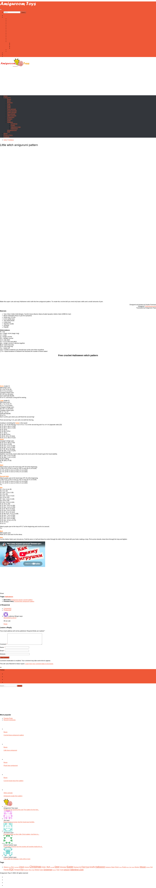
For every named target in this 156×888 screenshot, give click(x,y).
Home (5, 15)
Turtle (61, 870)
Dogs (9, 25)
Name (2, 647)
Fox (83, 867)
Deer (57, 867)
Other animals (11, 35)
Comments (7, 608)
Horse (117, 867)
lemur (127, 867)
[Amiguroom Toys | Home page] (18, 6)
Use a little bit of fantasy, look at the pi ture (17, 859)
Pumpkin (26, 870)
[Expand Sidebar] (0, 667)
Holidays (10, 41)
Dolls (9, 27)
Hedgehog (108, 867)
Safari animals (11, 31)
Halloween (14, 48)
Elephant (76, 867)
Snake (41, 870)
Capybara (16, 867)
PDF (8, 51)
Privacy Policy (8, 54)
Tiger (58, 870)
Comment (3, 644)
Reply (5, 624)
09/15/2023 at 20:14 (10, 618)
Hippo (113, 867)
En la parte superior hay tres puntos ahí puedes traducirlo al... (23, 846)
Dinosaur (63, 867)
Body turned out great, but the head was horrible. (19, 822)
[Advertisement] (78, 81)
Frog (87, 867)
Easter (13, 45)
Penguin (17, 870)
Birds (9, 20)
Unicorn (67, 870)
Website (2, 654)
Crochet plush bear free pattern (13, 780)
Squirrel (54, 869)
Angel (9, 867)
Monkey (137, 867)
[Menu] (0, 9)
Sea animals (11, 33)
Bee (12, 867)
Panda (6, 870)
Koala (124, 867)
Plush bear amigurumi (11, 765)
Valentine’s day (16, 46)
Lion (130, 867)
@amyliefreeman (150, 306)
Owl (151, 867)
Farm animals (11, 28)
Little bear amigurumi (10, 750)
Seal (33, 870)
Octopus (148, 867)
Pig (21, 869)
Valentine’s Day (77, 869)
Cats (8, 23)
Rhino (30, 870)
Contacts (6, 56)
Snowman (48, 869)
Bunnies (10, 22)
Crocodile (52, 867)
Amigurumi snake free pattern (13, 796)
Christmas (14, 43)
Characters (10, 36)
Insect (120, 867)
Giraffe (92, 867)
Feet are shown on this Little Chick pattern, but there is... (21, 834)
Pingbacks (7, 610)
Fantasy (9, 38)
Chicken (26, 867)
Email (2, 650)
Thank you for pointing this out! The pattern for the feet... (21, 809)
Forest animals (12, 30)
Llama (133, 867)
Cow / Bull (46, 867)
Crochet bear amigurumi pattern (14, 735)
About (5, 53)
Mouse (143, 867)
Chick (21, 867)
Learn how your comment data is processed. (39, 663)
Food (9, 40)
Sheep (37, 870)
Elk (80, 867)
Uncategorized (12, 49)
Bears (9, 18)
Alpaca (6, 867)
